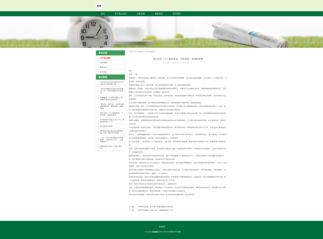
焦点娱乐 (141, 51)
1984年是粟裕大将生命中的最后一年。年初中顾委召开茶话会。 (111, 91)
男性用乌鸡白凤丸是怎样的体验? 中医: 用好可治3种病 (111, 132)
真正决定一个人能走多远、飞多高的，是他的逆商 (111, 114)
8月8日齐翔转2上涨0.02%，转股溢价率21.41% (155, 210)
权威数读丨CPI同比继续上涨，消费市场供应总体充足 (112, 99)
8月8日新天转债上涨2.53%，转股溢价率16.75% (112, 121)
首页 (103, 14)
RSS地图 (170, 232)
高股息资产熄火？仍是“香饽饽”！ (111, 147)
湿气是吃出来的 (106, 126)
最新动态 (159, 14)
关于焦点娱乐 (121, 14)
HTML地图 (177, 232)
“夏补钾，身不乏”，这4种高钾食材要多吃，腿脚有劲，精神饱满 (112, 106)
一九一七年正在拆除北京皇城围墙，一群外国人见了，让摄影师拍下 (111, 140)
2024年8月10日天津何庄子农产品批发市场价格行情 (112, 83)
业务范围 (141, 14)
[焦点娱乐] (99, 7)
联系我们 (177, 14)
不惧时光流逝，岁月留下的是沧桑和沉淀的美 (155, 207)
